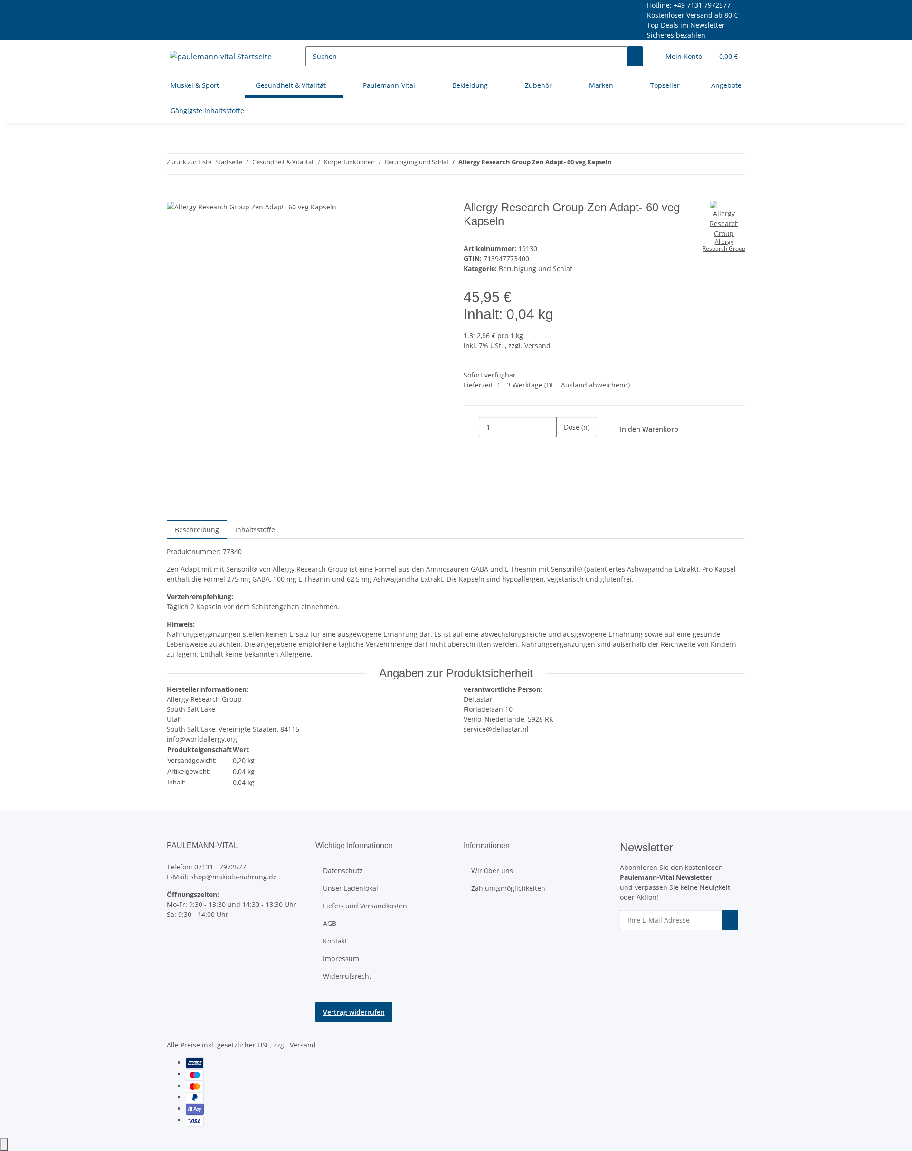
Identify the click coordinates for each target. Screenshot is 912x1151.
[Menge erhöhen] (563, 447)
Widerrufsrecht (347, 976)
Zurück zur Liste (189, 162)
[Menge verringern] (471, 427)
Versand (537, 345)
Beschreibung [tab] (197, 529)
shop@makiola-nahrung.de (233, 876)
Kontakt (335, 940)
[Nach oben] (4, 1144)
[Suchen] (635, 56)
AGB (329, 923)
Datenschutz (343, 870)
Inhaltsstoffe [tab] (255, 529)
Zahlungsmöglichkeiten (508, 888)
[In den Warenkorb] (174, 195)
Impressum (341, 958)
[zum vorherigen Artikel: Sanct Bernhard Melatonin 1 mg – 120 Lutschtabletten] (619, 164)
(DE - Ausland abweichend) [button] (587, 384)
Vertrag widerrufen (354, 1012)
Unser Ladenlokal (350, 888)
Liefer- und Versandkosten (365, 905)
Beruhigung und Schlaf (535, 268)
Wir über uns (492, 870)
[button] (684, 56)
